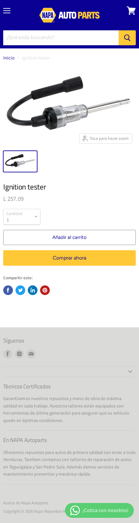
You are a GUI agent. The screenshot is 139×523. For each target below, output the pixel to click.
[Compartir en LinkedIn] (32, 290)
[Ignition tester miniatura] (20, 161)
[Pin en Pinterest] (45, 290)
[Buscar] (127, 37)
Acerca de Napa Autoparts (25, 503)
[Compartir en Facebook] (8, 290)
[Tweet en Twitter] (20, 290)
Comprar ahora (69, 258)
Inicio (9, 57)
